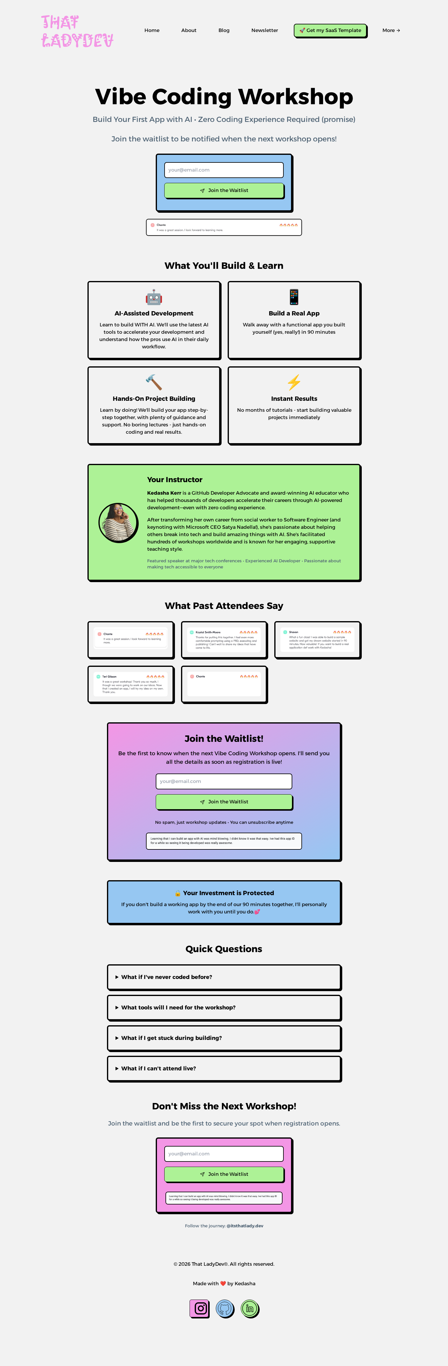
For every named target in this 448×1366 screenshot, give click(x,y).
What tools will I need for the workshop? (178, 1007)
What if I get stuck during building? (171, 1038)
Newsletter (264, 30)
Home (151, 30)
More (388, 30)
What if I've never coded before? (166, 977)
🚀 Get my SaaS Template (330, 30)
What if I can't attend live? (158, 1068)
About (189, 30)
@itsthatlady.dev (245, 1226)
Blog (224, 30)
